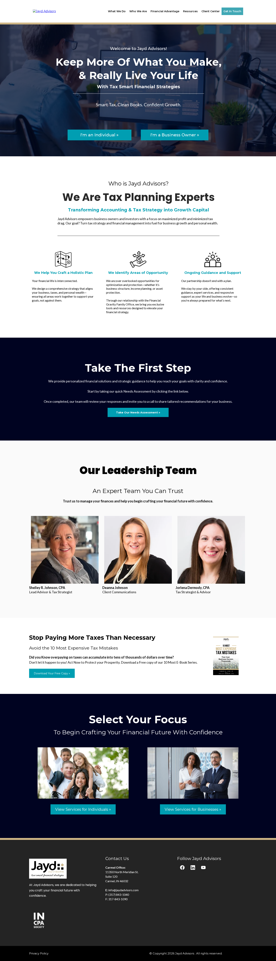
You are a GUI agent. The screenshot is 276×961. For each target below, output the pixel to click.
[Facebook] (182, 867)
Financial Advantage (165, 11)
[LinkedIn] (193, 867)
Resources (190, 11)
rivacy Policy (39, 953)
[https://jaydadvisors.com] (44, 11)
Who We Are (138, 11)
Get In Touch (232, 11)
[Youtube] (203, 867)
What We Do (117, 11)
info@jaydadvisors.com (123, 890)
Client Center (210, 11)
